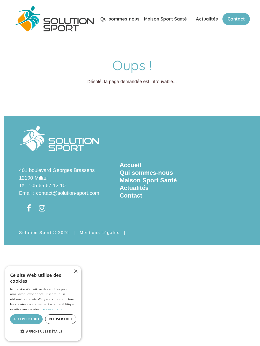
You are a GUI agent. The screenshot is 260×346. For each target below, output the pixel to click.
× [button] (75, 271)
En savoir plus (51, 309)
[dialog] (43, 303)
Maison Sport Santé (165, 19)
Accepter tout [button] (26, 319)
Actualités (207, 19)
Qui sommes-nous (119, 19)
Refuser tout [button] (61, 319)
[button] (43, 331)
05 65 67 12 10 (48, 185)
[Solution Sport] (54, 18)
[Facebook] (29, 208)
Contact (236, 19)
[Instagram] (42, 208)
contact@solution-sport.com (67, 193)
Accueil (130, 165)
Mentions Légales (100, 232)
